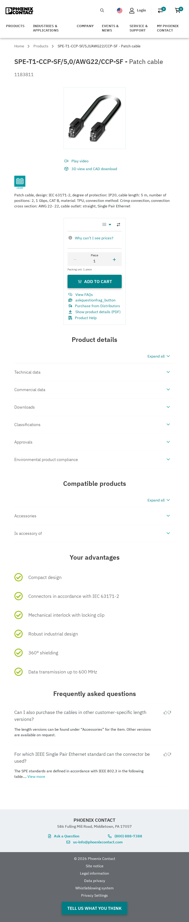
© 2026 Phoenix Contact (94, 858)
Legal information (94, 873)
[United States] (120, 11)
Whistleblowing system (94, 888)
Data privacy (94, 880)
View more (36, 776)
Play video (80, 161)
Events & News (110, 28)
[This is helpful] (163, 712)
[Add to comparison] (118, 224)
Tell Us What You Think (94, 908)
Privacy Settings (94, 895)
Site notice (94, 866)
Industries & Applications (46, 28)
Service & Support (139, 28)
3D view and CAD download (94, 168)
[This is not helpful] (171, 712)
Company (85, 26)
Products (15, 26)
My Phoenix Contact (168, 28)
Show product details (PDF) (98, 311)
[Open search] (102, 10)
